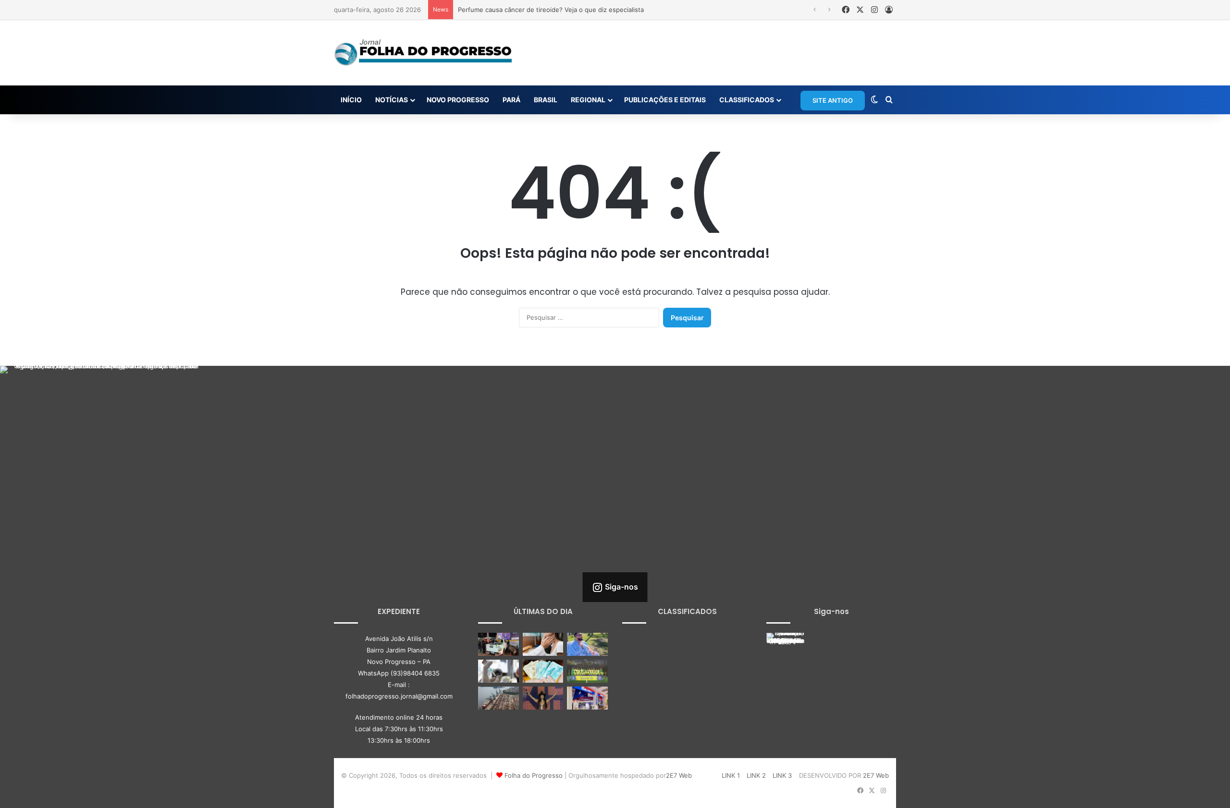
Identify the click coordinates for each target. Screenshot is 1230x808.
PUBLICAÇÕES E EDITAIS (665, 100)
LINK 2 (756, 775)
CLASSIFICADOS (746, 100)
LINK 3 (782, 775)
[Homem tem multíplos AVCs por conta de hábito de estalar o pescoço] (587, 644)
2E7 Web (679, 775)
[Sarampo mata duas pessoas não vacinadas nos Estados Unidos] (498, 671)
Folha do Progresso (533, 775)
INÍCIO (351, 100)
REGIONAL (588, 100)
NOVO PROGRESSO (458, 100)
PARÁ (511, 100)
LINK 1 (731, 775)
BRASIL (545, 100)
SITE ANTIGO (832, 100)
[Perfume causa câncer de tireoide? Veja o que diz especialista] (543, 644)
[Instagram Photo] (102, 468)
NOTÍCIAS (391, 100)
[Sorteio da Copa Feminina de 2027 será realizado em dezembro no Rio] (587, 671)
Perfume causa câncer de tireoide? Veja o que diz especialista (551, 9)
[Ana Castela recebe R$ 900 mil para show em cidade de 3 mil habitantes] (543, 698)
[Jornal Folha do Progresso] (423, 52)
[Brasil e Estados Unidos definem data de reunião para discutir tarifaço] (498, 698)
